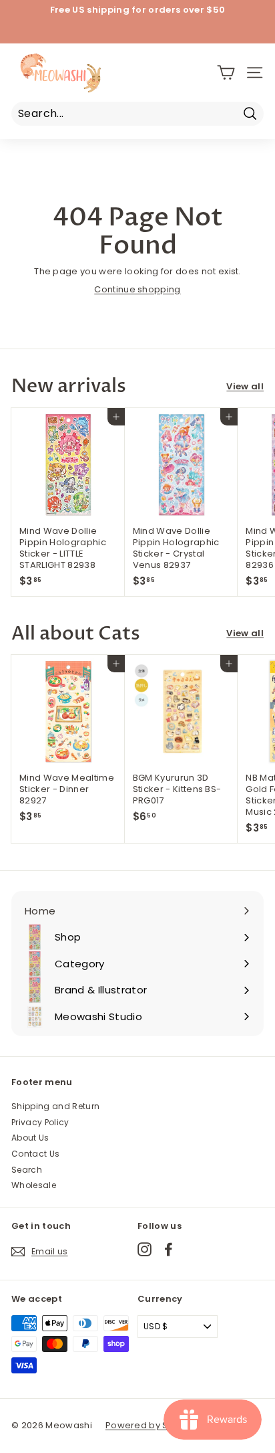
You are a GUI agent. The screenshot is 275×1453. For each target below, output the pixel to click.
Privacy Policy (40, 1122)
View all (245, 387)
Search (26, 1169)
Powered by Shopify (150, 1425)
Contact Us (35, 1153)
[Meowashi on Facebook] (169, 1249)
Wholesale (33, 1185)
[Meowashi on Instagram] (145, 1249)
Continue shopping (137, 289)
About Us (30, 1137)
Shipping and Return (55, 1106)
